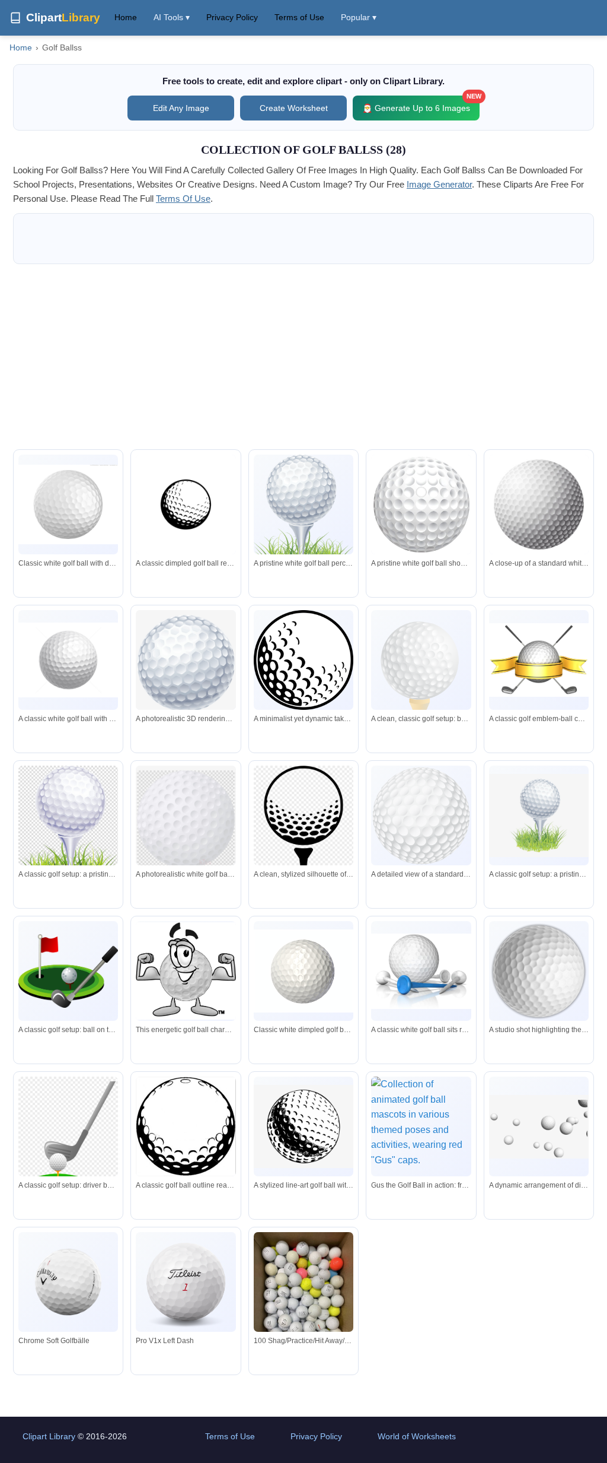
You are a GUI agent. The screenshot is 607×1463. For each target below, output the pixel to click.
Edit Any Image (181, 108)
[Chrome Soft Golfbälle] (68, 1282)
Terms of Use (299, 17)
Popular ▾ (358, 17)
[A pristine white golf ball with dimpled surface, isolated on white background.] (68, 660)
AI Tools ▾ (172, 17)
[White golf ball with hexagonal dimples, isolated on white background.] (539, 504)
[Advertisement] (303, 357)
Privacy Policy (232, 17)
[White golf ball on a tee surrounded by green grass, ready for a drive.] (68, 830)
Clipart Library (49, 1436)
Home (125, 17)
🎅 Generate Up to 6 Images (421, 104)
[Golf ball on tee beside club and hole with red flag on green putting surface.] (68, 970)
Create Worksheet (294, 108)
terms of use (183, 198)
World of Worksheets (417, 1436)
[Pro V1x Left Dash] (185, 1282)
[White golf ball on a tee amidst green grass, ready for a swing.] (303, 518)
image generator (439, 184)
